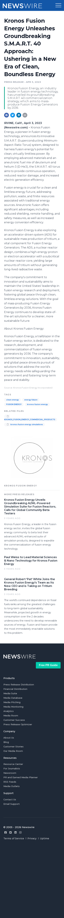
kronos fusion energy (37, 404)
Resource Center (13, 764)
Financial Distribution (15, 689)
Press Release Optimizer (17, 724)
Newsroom (9, 773)
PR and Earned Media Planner (20, 777)
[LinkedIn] (15, 832)
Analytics (8, 711)
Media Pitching (11, 702)
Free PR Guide (48, 665)
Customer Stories (13, 746)
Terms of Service (13, 838)
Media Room (10, 715)
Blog (6, 742)
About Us (8, 737)
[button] (58, 5)
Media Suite (10, 693)
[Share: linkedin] (19, 115)
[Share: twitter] (13, 115)
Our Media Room (13, 751)
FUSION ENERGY (14, 404)
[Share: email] (25, 115)
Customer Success (14, 720)
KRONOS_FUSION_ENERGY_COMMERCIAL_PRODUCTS (29, 419)
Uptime (44, 838)
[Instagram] (20, 832)
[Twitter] (10, 832)
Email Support (11, 804)
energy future (30, 400)
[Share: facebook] (6, 115)
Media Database (12, 697)
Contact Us (9, 799)
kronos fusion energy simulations (26, 424)
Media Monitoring (13, 706)
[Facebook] (5, 832)
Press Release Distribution (18, 684)
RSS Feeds (9, 781)
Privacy (32, 838)
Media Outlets (11, 786)
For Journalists (11, 768)
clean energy (12, 400)
